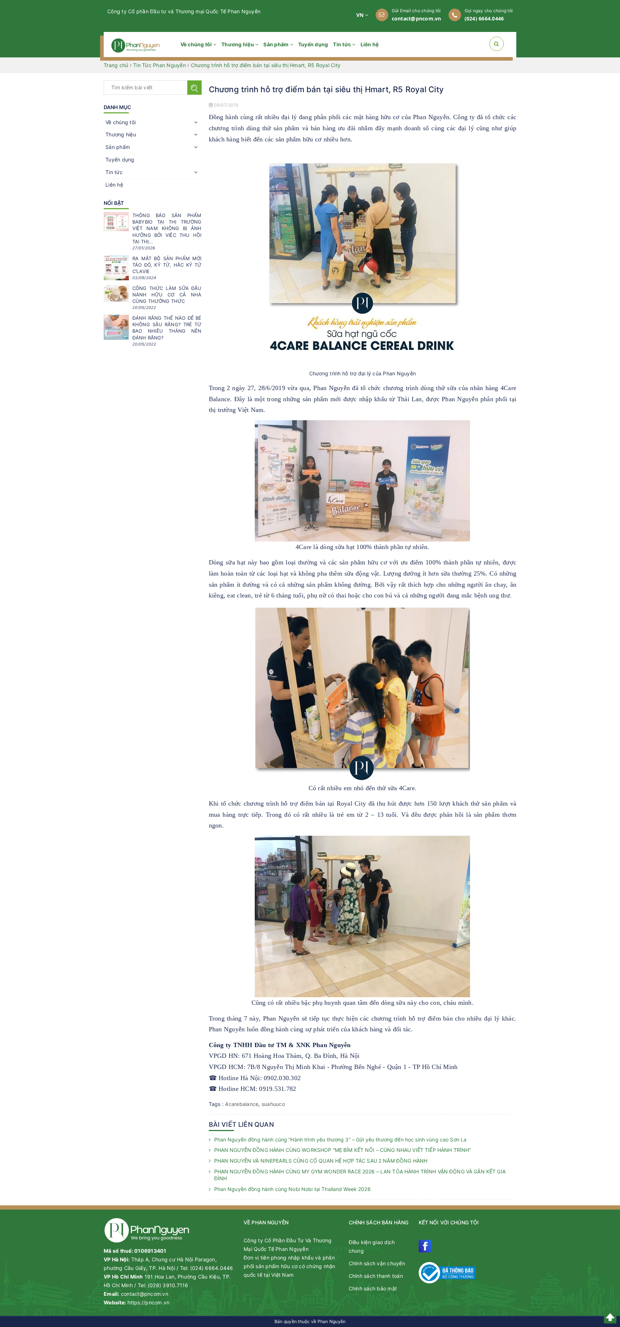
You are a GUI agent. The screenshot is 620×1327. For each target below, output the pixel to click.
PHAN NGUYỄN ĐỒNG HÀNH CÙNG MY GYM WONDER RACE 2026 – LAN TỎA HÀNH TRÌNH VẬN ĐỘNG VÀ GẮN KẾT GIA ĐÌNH (360, 1175)
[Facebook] (425, 1246)
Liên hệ (370, 44)
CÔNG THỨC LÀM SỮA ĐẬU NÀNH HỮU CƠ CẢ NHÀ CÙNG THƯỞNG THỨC (167, 294)
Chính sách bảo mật (373, 1288)
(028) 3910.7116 (168, 1285)
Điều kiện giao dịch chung (372, 1246)
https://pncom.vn (148, 1302)
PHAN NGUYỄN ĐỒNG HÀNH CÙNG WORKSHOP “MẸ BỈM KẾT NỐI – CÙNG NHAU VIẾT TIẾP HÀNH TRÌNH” (342, 1150)
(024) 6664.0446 (484, 18)
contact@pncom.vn (416, 18)
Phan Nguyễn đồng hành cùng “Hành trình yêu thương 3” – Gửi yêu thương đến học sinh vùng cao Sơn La (340, 1139)
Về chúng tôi (196, 44)
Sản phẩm (276, 44)
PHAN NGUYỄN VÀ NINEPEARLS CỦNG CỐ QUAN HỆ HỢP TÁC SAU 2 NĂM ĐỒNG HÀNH (321, 1161)
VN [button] (360, 14)
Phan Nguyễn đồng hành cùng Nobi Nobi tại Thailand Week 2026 (292, 1189)
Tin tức (342, 44)
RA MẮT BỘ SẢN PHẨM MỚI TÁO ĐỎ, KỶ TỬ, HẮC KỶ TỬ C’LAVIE (167, 264)
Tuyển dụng (313, 44)
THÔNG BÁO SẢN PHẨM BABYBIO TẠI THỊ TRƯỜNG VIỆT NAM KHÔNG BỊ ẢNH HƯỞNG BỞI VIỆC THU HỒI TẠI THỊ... (167, 228)
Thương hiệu (238, 44)
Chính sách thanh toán (376, 1276)
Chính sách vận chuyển (377, 1263)
